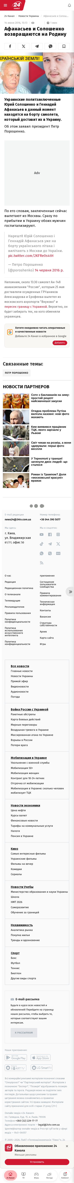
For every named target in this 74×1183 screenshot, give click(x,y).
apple (42, 1057)
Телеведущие (12, 601)
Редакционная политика (19, 588)
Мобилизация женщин (25, 773)
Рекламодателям (14, 607)
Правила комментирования (50, 594)
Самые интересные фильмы (28, 853)
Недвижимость (22, 925)
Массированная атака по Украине (32, 735)
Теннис (15, 968)
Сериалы (16, 874)
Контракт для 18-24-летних (27, 778)
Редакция (10, 582)
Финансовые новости (24, 820)
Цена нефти (18, 810)
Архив (43, 632)
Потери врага (19, 745)
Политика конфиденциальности (17, 620)
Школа (15, 897)
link (41, 534)
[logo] (16, 5)
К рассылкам (24, 1032)
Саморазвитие (20, 907)
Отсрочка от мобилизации (27, 783)
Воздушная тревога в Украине (30, 729)
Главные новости (22, 671)
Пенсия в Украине (22, 836)
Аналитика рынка (22, 930)
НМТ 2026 (16, 902)
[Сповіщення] (69, 5)
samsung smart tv (42, 1068)
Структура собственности (48, 624)
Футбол (15, 963)
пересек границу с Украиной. (26, 306)
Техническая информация (47, 603)
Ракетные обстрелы (23, 714)
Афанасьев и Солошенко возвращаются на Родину (56, 16)
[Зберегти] (63, 46)
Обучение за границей (25, 912)
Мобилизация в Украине (29, 758)
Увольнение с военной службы (30, 763)
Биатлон (16, 973)
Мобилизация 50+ (22, 768)
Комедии (16, 869)
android (16, 1057)
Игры (43, 644)
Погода (15, 696)
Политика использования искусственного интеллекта (14, 632)
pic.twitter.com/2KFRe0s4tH (31, 255)
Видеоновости (20, 686)
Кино (14, 849)
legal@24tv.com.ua (49, 1124)
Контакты (45, 610)
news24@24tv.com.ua (18, 519)
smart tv (16, 1068)
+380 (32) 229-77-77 (27, 1120)
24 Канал (9, 16)
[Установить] (37, 1154)
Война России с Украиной (29, 709)
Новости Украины (29, 16)
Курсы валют (19, 815)
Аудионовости (19, 691)
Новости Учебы (22, 887)
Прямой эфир (19, 681)
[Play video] (37, 72)
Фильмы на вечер (22, 864)
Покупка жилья (20, 935)
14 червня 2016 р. (49, 270)
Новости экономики (25, 805)
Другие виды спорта (23, 978)
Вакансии (45, 617)
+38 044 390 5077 (50, 519)
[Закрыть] (67, 1146)
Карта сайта (47, 638)
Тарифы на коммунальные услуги (32, 825)
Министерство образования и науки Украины (39, 891)
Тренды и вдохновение (25, 940)
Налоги (15, 831)
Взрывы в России (21, 740)
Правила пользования (18, 613)
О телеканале (12, 594)
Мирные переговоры (24, 724)
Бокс (14, 958)
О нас (8, 576)
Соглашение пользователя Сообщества (48, 584)
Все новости (20, 666)
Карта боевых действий (25, 719)
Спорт (15, 953)
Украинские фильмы (24, 859)
